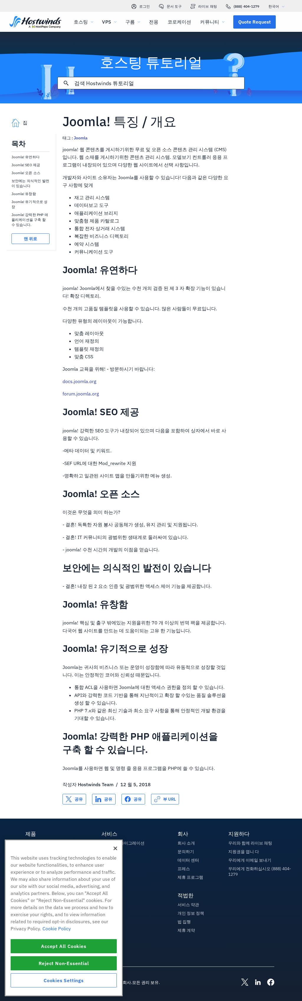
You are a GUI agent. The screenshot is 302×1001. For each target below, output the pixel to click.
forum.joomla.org (81, 394)
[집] (35, 22)
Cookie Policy (56, 928)
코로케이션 (179, 22)
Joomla (81, 138)
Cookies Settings (64, 980)
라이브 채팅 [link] (207, 6)
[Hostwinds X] (241, 983)
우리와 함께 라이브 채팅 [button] (250, 843)
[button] (254, 22)
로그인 (144, 6)
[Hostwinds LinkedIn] (254, 983)
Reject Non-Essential (64, 963)
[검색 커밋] (66, 83)
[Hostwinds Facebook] (267, 983)
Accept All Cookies (63, 946)
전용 (153, 22)
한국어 (273, 6)
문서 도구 (174, 6)
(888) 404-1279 (247, 6)
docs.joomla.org (79, 381)
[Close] (115, 848)
